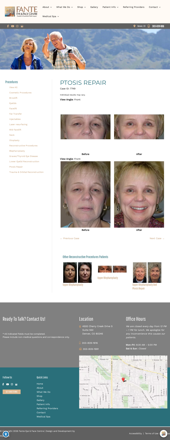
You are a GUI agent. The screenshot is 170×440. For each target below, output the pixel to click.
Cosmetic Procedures (20, 92)
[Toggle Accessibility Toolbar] (6, 434)
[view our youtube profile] (13, 26)
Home (40, 383)
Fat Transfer (15, 114)
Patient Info (43, 404)
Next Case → (157, 238)
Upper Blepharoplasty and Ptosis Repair (144, 286)
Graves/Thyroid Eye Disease (23, 156)
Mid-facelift (15, 129)
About (40, 388)
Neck (11, 135)
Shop (39, 396)
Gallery (40, 400)
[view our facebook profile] (8, 26)
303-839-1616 (90, 342)
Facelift (13, 108)
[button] (12, 391)
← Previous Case (69, 238)
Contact (41, 412)
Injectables (15, 119)
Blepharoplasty (17, 151)
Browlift (13, 98)
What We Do (43, 392)
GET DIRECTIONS (11, 391)
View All (13, 87)
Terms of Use (151, 433)
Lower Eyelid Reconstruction (24, 161)
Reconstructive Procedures (23, 145)
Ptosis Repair (16, 167)
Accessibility (135, 433)
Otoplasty (14, 140)
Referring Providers (47, 408)
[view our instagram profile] (17, 26)
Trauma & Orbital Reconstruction (26, 172)
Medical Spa (43, 416)
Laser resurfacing (18, 124)
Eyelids (12, 103)
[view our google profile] (22, 26)
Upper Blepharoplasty (73, 284)
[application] (50, 7)
